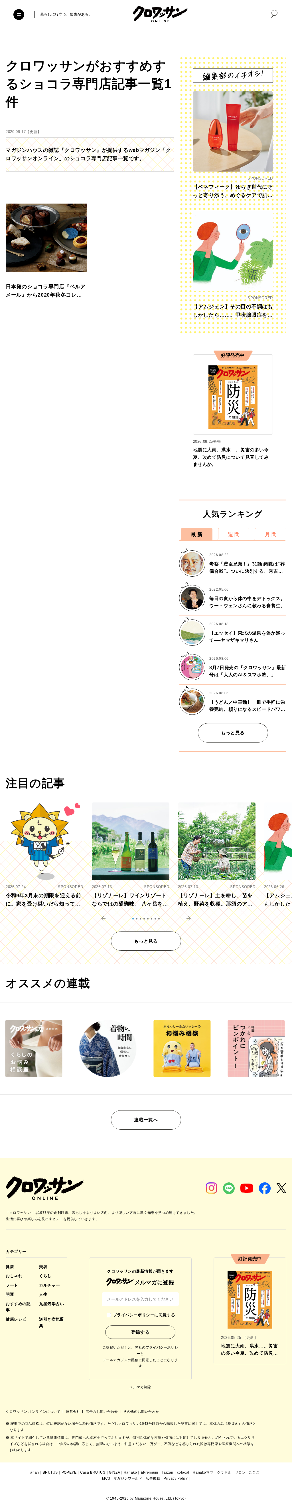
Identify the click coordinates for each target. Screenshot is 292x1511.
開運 (10, 1294)
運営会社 (73, 1412)
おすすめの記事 (18, 1306)
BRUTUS (50, 1472)
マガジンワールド (127, 1478)
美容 (43, 1266)
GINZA (114, 1472)
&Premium (149, 1472)
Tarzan (167, 1472)
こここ (254, 1472)
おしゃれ (14, 1275)
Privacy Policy (176, 1478)
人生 (43, 1294)
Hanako (130, 1472)
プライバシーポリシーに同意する (144, 1315)
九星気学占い (51, 1303)
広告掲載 (153, 1478)
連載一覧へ (146, 1119)
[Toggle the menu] (18, 14)
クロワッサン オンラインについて (34, 1412)
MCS (106, 1478)
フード (12, 1285)
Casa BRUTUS (93, 1472)
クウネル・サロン (231, 1472)
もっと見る (233, 732)
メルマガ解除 (140, 1387)
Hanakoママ (203, 1472)
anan (34, 1472)
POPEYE (69, 1472)
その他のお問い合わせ (141, 1412)
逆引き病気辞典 (51, 1322)
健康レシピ (16, 1319)
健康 (10, 1266)
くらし (45, 1275)
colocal (183, 1472)
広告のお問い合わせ (102, 1412)
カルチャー (49, 1285)
